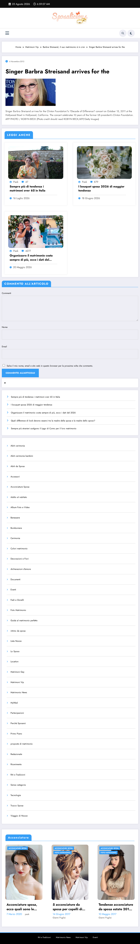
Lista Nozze (16, 641)
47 (26, 182)
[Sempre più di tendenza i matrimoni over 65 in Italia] (35, 162)
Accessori (15, 476)
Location (14, 661)
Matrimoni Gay (17, 672)
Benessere (15, 517)
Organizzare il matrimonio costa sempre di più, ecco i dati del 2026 (31, 258)
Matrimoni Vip (17, 682)
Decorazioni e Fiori (20, 558)
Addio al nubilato (19, 497)
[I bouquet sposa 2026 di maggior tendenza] (104, 162)
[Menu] (7, 33)
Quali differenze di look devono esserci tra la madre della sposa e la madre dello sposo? (53, 420)
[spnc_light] (131, 33)
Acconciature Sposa (20, 486)
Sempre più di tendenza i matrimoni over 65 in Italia (27, 189)
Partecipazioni (17, 713)
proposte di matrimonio (22, 743)
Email (4, 346)
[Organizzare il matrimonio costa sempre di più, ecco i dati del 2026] (35, 231)
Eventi (13, 589)
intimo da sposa (18, 630)
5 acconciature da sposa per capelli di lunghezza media (23, 906)
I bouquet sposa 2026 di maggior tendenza (101, 189)
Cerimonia (15, 538)
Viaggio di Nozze (19, 815)
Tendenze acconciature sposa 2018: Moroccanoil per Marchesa (118, 906)
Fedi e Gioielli (17, 600)
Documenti (15, 579)
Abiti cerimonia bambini (22, 456)
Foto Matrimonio (18, 610)
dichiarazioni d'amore (21, 569)
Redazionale (16, 754)
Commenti (6, 293)
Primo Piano (16, 733)
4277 (28, 251)
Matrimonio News (19, 692)
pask (15, 182)
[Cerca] (123, 33)
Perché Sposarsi (18, 723)
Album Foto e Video (20, 507)
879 (96, 182)
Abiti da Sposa (18, 466)
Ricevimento (16, 764)
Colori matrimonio (19, 548)
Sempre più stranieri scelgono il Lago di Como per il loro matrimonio (43, 428)
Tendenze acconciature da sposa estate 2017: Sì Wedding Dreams (72, 906)
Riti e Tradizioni (18, 774)
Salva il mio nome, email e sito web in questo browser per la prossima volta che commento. (50, 365)
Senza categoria (18, 785)
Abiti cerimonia (18, 445)
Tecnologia (16, 795)
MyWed (14, 702)
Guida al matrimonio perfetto (24, 620)
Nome (4, 327)
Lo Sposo (15, 651)
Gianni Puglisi (15, 917)
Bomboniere (16, 528)
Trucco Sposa (17, 805)
